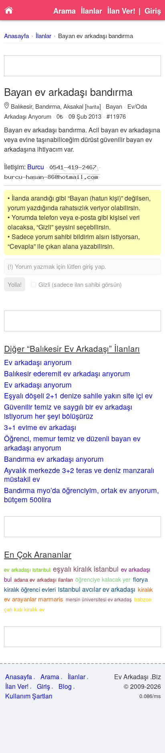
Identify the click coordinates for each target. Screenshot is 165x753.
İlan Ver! (121, 11)
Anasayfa (16, 35)
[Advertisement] (82, 66)
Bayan (114, 106)
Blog (65, 686)
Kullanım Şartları (28, 695)
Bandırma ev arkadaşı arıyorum (54, 459)
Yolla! (15, 284)
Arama (64, 11)
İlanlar (91, 11)
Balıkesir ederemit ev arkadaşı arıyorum (67, 373)
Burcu (35, 166)
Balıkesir (21, 106)
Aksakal (73, 106)
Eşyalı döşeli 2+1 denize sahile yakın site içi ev (78, 395)
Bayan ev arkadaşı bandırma (95, 35)
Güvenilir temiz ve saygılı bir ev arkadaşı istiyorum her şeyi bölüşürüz (68, 411)
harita (93, 106)
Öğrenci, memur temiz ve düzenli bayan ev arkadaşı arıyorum (72, 443)
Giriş (153, 11)
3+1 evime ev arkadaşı (40, 427)
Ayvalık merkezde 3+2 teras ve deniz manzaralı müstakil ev (79, 474)
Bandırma (47, 106)
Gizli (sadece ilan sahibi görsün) (80, 284)
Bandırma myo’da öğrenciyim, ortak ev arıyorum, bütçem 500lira (81, 494)
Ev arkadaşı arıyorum (38, 362)
